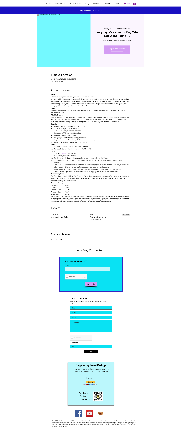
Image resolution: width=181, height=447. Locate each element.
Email (67, 265)
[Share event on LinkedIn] (61, 239)
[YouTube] (89, 413)
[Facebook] (78, 413)
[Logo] (100, 413)
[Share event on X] (56, 239)
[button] (134, 3)
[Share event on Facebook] (52, 239)
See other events (117, 51)
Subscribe (74, 343)
